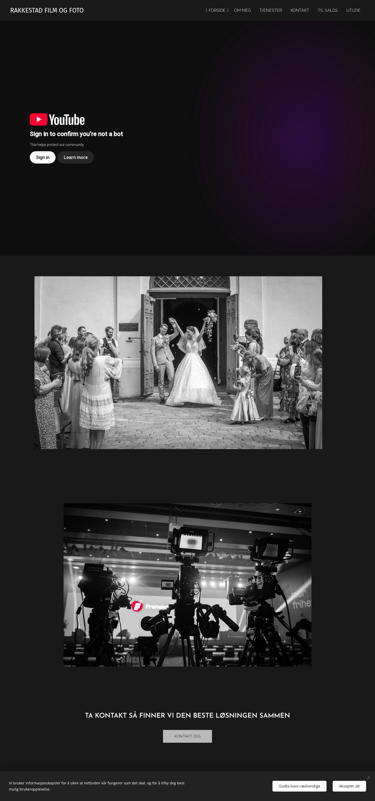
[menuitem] (217, 10)
